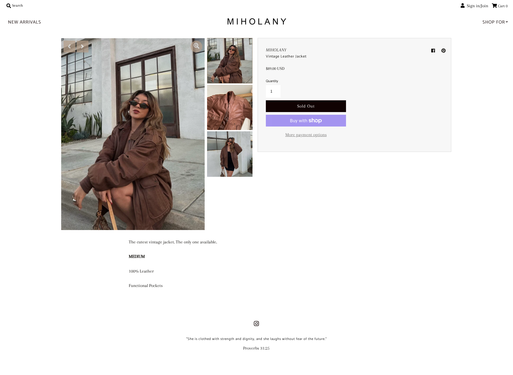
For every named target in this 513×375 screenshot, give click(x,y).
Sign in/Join (476, 5)
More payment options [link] (306, 134)
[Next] (82, 46)
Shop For (494, 22)
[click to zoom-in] (196, 46)
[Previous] (69, 46)
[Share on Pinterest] (443, 50)
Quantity (272, 81)
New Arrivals (24, 22)
